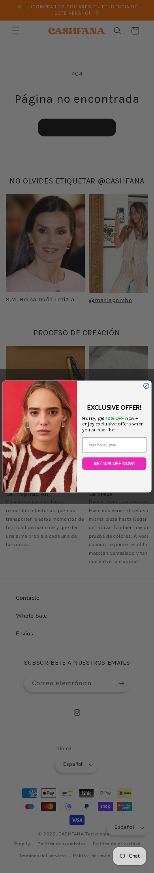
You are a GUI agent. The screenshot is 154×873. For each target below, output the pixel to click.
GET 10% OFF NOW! (114, 463)
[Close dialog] (146, 386)
